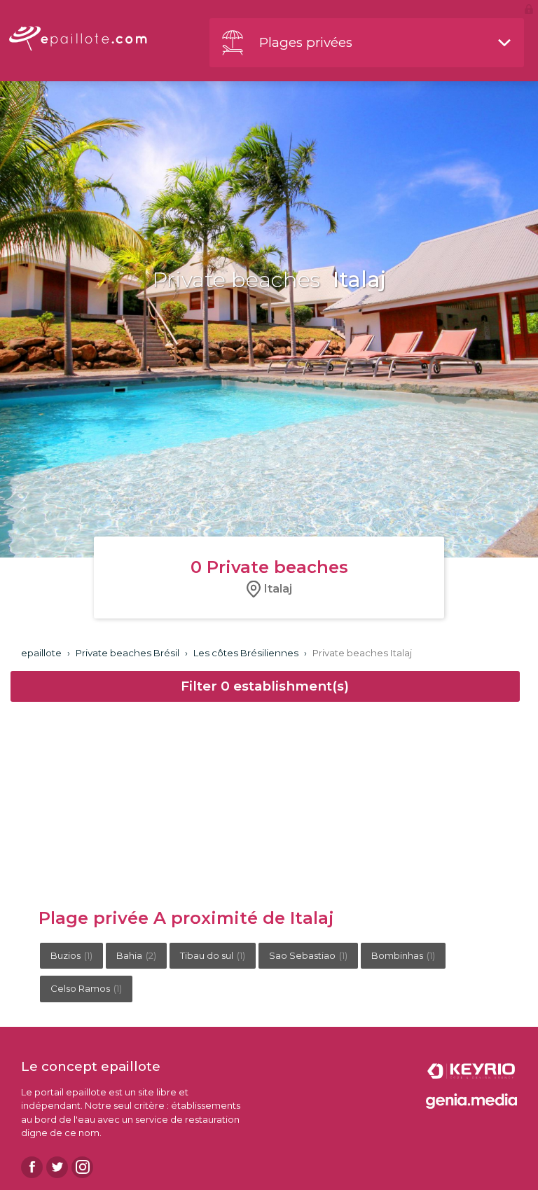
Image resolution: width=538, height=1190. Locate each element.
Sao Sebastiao (308, 955)
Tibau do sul (212, 955)
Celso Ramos (86, 988)
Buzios (71, 955)
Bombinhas (403, 955)
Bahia (136, 955)
